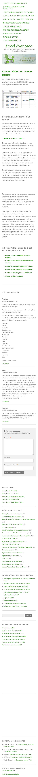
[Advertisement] (19, 671)
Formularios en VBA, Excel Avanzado (14, 533)
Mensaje (7, 438)
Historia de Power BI (10, 600)
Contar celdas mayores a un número (18, 273)
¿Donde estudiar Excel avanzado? (14, 8)
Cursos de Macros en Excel (11, 516)
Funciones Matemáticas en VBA (12, 633)
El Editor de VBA (7, 527)
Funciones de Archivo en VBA (12, 645)
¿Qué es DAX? (9, 598)
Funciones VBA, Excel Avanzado (13, 541)
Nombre (7, 457)
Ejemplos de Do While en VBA (12, 502)
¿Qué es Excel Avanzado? (15, 3)
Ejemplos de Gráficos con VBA (12, 524)
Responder (5, 363)
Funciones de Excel (12, 41)
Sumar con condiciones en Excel (20, 754)
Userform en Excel (12, 26)
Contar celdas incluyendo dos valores (19, 266)
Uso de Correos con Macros (11, 561)
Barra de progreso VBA (23, 760)
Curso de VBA (9, 16)
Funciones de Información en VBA (13, 639)
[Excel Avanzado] (19, 64)
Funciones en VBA (25, 16)
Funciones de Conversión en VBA (13, 642)
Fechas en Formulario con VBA (21, 757)
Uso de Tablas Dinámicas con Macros (14, 567)
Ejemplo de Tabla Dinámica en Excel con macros (18, 519)
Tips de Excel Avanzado (10, 556)
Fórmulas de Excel (12, 33)
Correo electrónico (11, 465)
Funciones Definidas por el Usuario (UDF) (16, 536)
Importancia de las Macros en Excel (16, 586)
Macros (20, 19)
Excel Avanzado (19, 46)
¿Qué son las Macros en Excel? (18, 12)
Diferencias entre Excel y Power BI (15, 606)
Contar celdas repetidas (14, 276)
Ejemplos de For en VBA (10, 494)
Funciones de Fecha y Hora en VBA (14, 636)
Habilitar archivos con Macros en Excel (17, 583)
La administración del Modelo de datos (17, 589)
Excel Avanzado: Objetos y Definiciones (15, 530)
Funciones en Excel (8, 538)
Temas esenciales (8, 550)
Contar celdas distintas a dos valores (19, 269)
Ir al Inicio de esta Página (10, 774)
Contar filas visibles (10, 751)
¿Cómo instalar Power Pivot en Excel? (16, 592)
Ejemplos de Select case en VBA (13, 496)
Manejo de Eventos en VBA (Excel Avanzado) (17, 547)
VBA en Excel (9, 19)
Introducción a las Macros (16, 23)
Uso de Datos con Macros (10, 564)
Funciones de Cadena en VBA (12, 631)
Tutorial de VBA (10, 37)
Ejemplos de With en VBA (10, 499)
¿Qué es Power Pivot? (11, 595)
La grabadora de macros (10, 544)
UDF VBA (29, 19)
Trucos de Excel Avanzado (16, 30)
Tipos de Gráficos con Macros (12, 553)
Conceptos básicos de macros (12, 514)
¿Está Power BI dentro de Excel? (15, 603)
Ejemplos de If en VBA (9, 491)
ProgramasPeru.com (8, 770)
